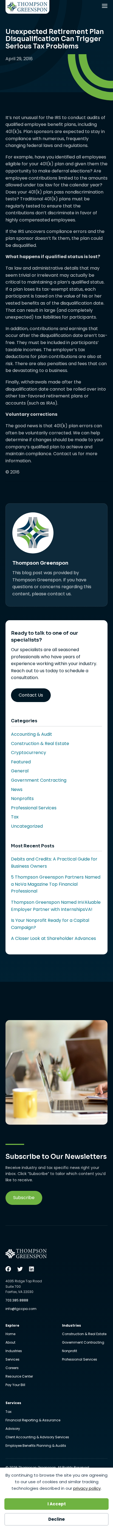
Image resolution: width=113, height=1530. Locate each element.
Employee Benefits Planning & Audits (35, 1445)
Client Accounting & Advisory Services (37, 1437)
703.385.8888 (16, 1300)
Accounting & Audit (31, 734)
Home (10, 1334)
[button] (23, 1198)
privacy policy (87, 1488)
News (16, 789)
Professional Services (33, 808)
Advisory (12, 1429)
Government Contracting (38, 780)
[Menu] (105, 7)
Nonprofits (22, 798)
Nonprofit (69, 1351)
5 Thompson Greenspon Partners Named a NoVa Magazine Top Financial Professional (55, 884)
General (20, 771)
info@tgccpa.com (20, 1308)
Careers (12, 1368)
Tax (15, 817)
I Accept (56, 1504)
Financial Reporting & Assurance (32, 1420)
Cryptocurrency (28, 752)
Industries (13, 1351)
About (10, 1343)
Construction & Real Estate (40, 743)
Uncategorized (27, 826)
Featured (21, 762)
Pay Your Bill (15, 1385)
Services (12, 1360)
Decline (56, 1519)
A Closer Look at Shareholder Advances (53, 938)
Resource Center (19, 1377)
